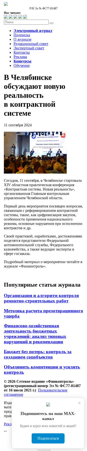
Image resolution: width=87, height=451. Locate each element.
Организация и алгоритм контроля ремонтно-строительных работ (41, 298)
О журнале (22, 39)
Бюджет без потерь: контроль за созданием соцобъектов (38, 354)
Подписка (22, 35)
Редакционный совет (31, 44)
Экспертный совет (29, 48)
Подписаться (48, 438)
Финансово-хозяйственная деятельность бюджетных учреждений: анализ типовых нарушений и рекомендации (35, 333)
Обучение (22, 65)
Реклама (20, 57)
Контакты (22, 52)
